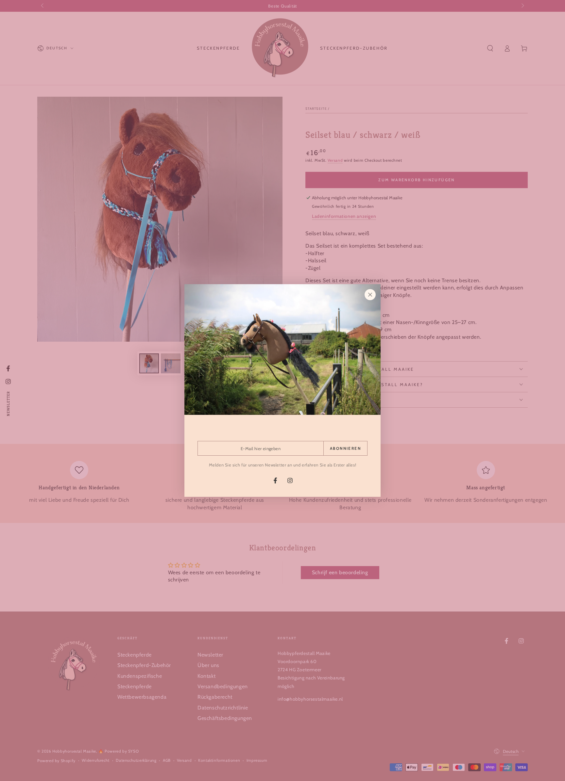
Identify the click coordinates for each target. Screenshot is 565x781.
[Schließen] (370, 294)
